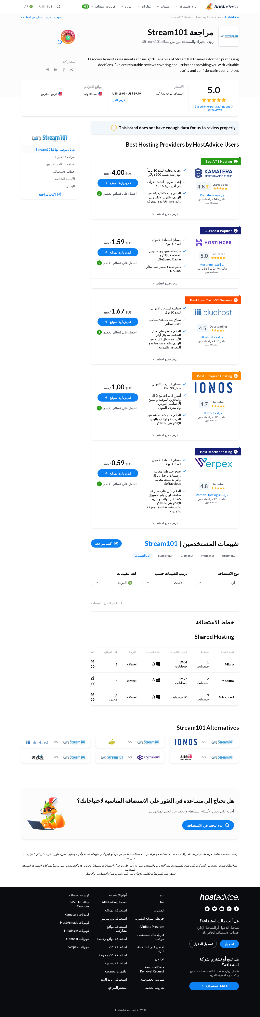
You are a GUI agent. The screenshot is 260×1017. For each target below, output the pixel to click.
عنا (162, 902)
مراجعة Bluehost (212, 337)
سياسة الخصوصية (152, 979)
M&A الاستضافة (217, 986)
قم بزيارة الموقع (120, 183)
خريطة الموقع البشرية (149, 918)
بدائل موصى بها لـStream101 (55, 149)
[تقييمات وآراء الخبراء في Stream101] (71, 70)
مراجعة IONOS (212, 413)
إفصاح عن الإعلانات (32, 17)
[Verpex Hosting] (213, 463)
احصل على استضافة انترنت (150, 949)
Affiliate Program (152, 926)
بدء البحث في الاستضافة (205, 825)
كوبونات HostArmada (74, 922)
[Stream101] (229, 36)
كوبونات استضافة (99, 6)
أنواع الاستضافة (188, 6)
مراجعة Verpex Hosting (212, 495)
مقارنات (146, 6)
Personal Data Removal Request (152, 969)
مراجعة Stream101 (181, 32)
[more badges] (60, 42)
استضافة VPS (117, 947)
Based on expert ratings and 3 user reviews (214, 108)
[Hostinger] (213, 242)
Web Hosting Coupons (79, 904)
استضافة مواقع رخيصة (112, 939)
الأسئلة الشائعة (65, 179)
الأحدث (178, 583)
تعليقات (165, 6)
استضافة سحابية (116, 963)
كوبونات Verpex (78, 947)
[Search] (58, 6)
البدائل (70, 186)
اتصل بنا (159, 910)
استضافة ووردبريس (114, 918)
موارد (128, 6)
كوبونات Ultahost (77, 939)
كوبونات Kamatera (76, 914)
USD (45, 6)
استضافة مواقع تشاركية (117, 928)
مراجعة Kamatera (212, 195)
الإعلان (159, 959)
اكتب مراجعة (103, 543)
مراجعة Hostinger (212, 264)
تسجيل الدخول (203, 944)
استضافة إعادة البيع (114, 979)
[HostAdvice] (222, 6)
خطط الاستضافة (64, 171)
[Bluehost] (213, 312)
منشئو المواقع (117, 987)
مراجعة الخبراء (65, 157)
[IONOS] (213, 387)
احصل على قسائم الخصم (117, 193)
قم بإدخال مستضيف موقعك (150, 937)
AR (26, 6)
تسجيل (229, 944)
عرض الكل (118, 100)
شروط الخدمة (154, 987)
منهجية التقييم (54, 17)
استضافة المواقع (116, 910)
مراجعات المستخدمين (60, 164)
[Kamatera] (213, 173)
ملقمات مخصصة (115, 971)
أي (233, 583)
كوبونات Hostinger (76, 930)
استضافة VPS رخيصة (113, 955)
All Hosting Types (114, 902)
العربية (122, 583)
